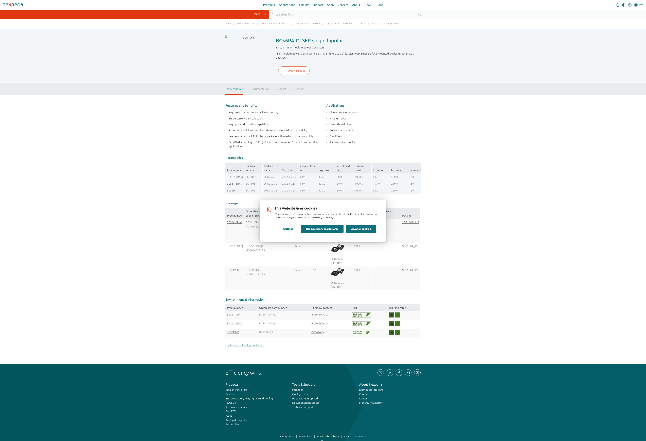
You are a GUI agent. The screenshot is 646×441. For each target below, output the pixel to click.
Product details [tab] (234, 88)
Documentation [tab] (260, 88)
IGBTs (228, 415)
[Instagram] (408, 372)
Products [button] (269, 4)
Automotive (232, 424)
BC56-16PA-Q (235, 183)
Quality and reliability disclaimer (244, 345)
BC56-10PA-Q (235, 176)
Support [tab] (281, 88)
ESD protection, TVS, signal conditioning (249, 398)
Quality (304, 4)
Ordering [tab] (298, 88)
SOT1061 (354, 246)
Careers (343, 4)
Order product (296, 70)
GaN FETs (231, 411)
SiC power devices (236, 407)
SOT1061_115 (410, 222)
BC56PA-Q (233, 190)
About (356, 4)
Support (318, 4)
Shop (330, 4)
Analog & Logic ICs (236, 419)
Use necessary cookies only (322, 228)
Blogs (379, 4)
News (368, 4)
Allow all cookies (361, 228)
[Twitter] (381, 372)
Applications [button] (287, 4)
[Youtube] (417, 372)
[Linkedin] (390, 372)
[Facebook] (399, 372)
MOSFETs (231, 402)
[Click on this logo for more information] (361, 314)
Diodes (229, 394)
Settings (288, 228)
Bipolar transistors (236, 389)
